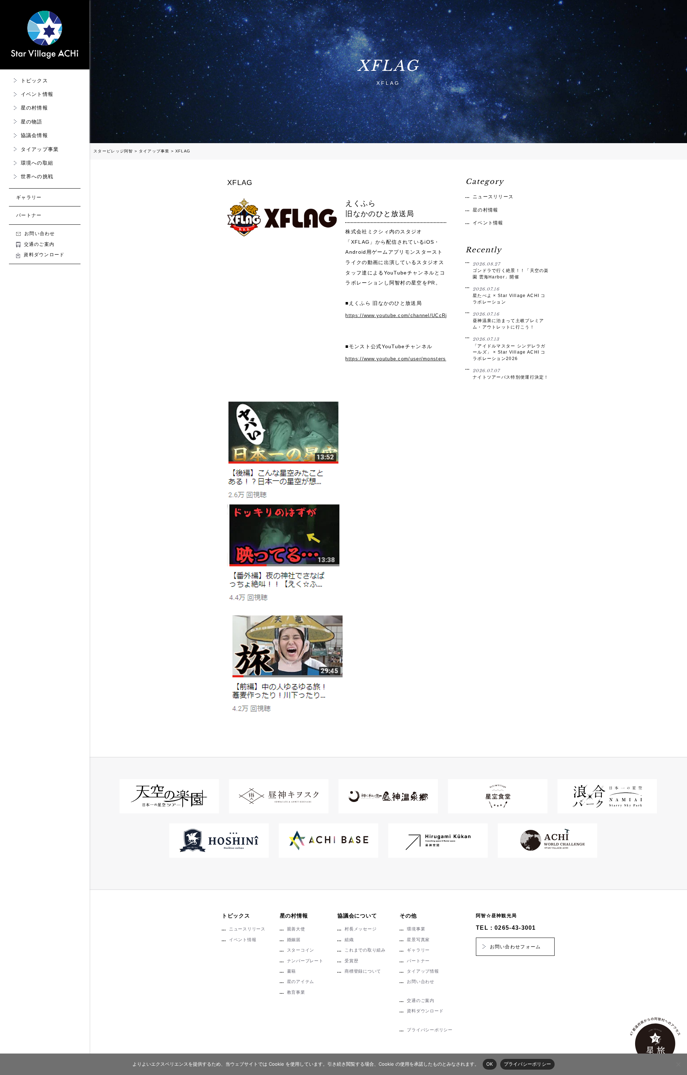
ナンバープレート (305, 960)
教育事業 (296, 992)
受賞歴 (351, 960)
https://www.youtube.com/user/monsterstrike (395, 358)
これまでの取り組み (365, 950)
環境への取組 (37, 163)
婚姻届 (294, 939)
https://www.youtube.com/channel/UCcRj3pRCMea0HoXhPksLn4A (395, 315)
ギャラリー (29, 197)
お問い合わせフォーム (515, 946)
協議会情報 (34, 135)
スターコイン (301, 950)
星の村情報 (34, 108)
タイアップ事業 (40, 149)
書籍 (291, 971)
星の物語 (32, 122)
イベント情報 (37, 94)
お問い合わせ (39, 233)
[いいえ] (678, 1064)
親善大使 (296, 928)
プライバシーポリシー (429, 1029)
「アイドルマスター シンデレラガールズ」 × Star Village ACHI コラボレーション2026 (509, 349)
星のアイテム (301, 981)
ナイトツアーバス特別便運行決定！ (511, 374)
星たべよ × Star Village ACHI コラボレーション (509, 295)
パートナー (29, 215)
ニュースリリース (493, 196)
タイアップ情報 (423, 971)
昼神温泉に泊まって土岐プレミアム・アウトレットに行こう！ (508, 320)
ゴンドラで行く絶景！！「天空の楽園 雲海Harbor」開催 (511, 270)
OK (489, 1064)
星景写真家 (418, 939)
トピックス (34, 80)
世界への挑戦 (37, 176)
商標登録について (363, 971)
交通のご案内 (39, 244)
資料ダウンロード (44, 254)
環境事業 (416, 928)
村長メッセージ (360, 928)
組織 (349, 939)
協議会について (357, 916)
